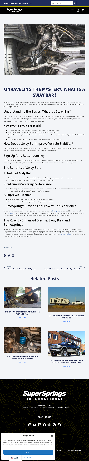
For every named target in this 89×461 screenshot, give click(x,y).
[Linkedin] (39, 424)
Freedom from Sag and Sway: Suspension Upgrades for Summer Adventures (66, 361)
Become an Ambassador (74, 450)
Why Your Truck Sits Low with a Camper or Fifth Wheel (66, 317)
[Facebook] (44, 424)
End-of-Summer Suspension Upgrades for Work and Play (22, 313)
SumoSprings (56, 211)
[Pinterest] (54, 424)
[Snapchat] (59, 424)
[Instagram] (29, 424)
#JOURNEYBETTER (44, 405)
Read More (22, 317)
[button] (52, 436)
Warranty (58, 450)
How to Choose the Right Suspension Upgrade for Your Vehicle (22, 357)
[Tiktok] (49, 424)
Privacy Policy (28, 457)
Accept (28, 452)
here (69, 234)
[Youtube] (34, 424)
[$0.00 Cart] (83, 10)
